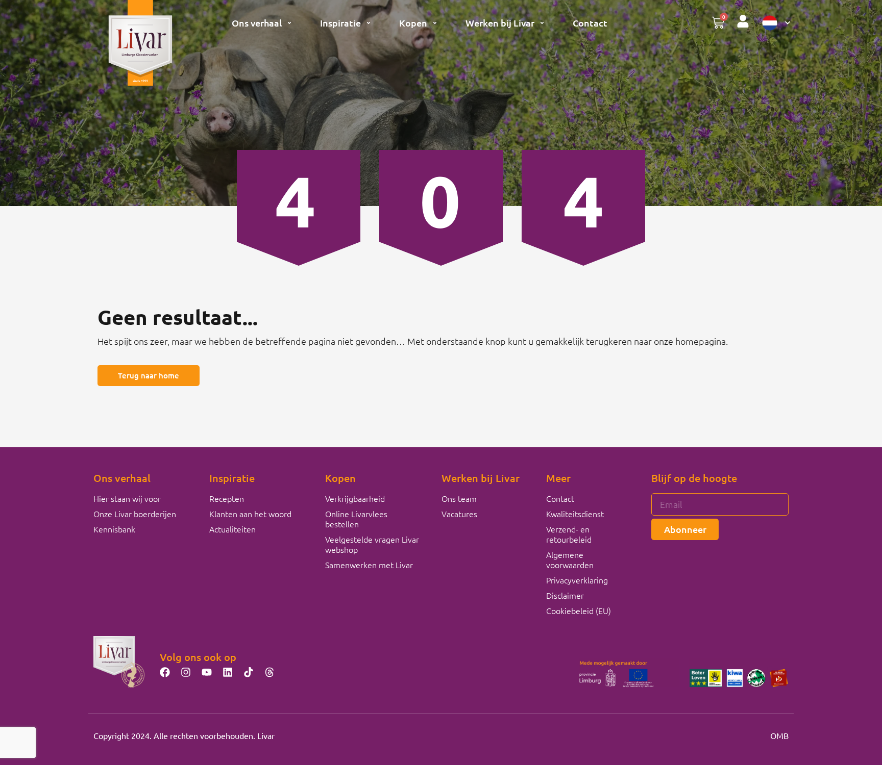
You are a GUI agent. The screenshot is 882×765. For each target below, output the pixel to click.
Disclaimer (565, 595)
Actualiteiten (232, 529)
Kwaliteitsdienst (575, 513)
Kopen (413, 23)
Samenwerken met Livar (369, 564)
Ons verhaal (257, 23)
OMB (779, 735)
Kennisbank (114, 529)
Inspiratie (340, 23)
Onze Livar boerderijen (134, 513)
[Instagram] (186, 672)
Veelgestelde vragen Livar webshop (372, 544)
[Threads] (269, 672)
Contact (590, 23)
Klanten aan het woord (250, 513)
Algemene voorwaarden (570, 559)
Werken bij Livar (499, 23)
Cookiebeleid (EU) (578, 610)
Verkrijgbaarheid (355, 498)
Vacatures (459, 513)
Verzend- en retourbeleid (569, 534)
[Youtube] (207, 672)
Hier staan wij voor (127, 498)
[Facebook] (165, 672)
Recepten (226, 498)
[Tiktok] (248, 672)
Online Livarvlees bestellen (356, 518)
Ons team (459, 498)
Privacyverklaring (577, 580)
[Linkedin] (227, 672)
